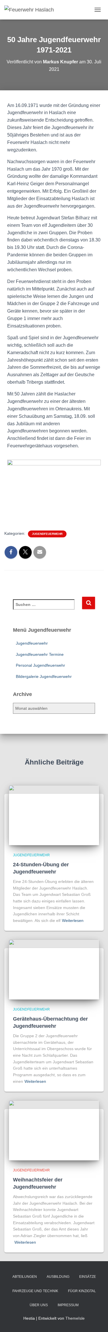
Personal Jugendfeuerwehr (40, 665)
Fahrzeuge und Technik (35, 1291)
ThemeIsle (75, 1318)
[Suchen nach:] (47, 608)
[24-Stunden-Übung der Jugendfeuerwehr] (54, 815)
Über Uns (39, 1305)
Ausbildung (58, 1277)
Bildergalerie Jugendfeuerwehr (44, 676)
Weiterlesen (73, 920)
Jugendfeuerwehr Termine (40, 654)
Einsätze (87, 1277)
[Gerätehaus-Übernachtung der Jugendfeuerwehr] (54, 969)
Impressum (68, 1305)
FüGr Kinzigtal (82, 1291)
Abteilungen (24, 1277)
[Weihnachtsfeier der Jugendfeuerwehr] (54, 1130)
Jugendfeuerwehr (47, 533)
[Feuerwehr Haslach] (31, 9)
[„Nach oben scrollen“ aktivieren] (96, 1320)
